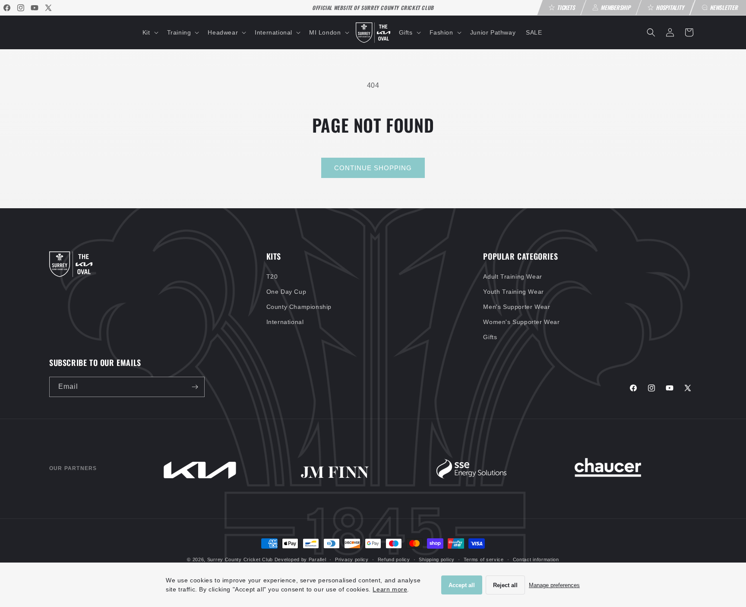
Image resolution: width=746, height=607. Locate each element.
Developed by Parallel (300, 559)
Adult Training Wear (512, 276)
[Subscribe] (194, 387)
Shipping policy (437, 559)
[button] (149, 32)
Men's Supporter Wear (516, 306)
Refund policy (394, 559)
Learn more (390, 589)
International (285, 321)
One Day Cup (286, 291)
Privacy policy (352, 559)
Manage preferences (554, 585)
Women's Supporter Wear (521, 321)
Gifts (490, 337)
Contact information (536, 559)
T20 (272, 276)
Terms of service (484, 559)
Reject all (505, 585)
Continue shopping (373, 168)
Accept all (462, 585)
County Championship (299, 306)
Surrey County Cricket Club (240, 559)
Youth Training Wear (513, 291)
